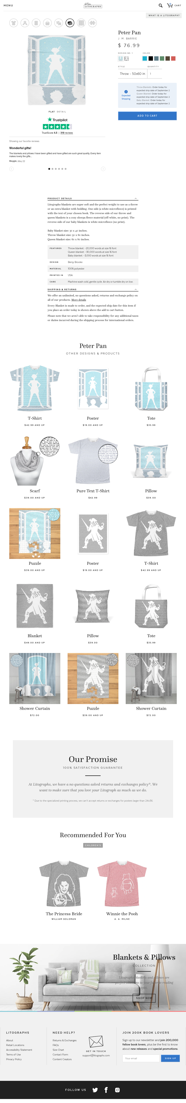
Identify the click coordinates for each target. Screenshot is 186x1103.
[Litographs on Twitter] (95, 1090)
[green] (162, 58)
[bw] (150, 58)
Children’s (93, 845)
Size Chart (58, 1049)
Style (121, 67)
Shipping (62, 289)
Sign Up (170, 1058)
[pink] (173, 58)
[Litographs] (93, 5)
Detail (61, 111)
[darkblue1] (156, 58)
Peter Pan (129, 32)
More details (78, 299)
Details (60, 198)
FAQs (56, 1045)
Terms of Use (13, 1054)
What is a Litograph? (164, 15)
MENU (8, 5)
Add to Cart (147, 115)
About (9, 1040)
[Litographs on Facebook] (106, 1090)
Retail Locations (15, 1045)
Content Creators (62, 1059)
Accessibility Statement (19, 1049)
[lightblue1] (144, 58)
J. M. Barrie (127, 38)
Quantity (153, 67)
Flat (52, 111)
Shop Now (144, 998)
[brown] (167, 58)
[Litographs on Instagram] (117, 1090)
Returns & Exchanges (64, 1040)
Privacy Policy (14, 1059)
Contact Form (60, 1054)
